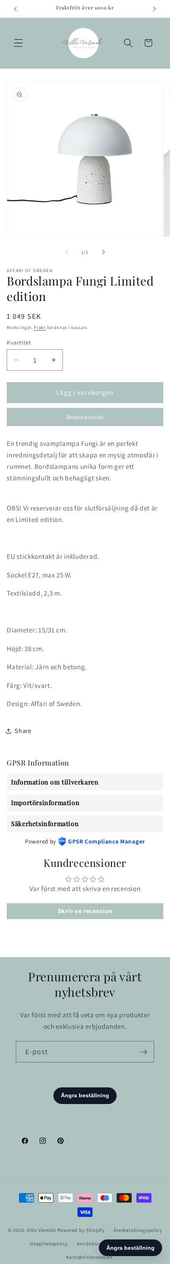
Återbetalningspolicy (137, 1230)
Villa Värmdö (41, 1230)
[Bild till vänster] (66, 252)
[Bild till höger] (103, 252)
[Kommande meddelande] (154, 8)
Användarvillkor (95, 1243)
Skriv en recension (85, 911)
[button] (18, 43)
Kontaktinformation (89, 1257)
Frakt (40, 327)
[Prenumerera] (144, 1051)
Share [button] (23, 731)
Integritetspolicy (49, 1243)
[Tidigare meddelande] (15, 8)
